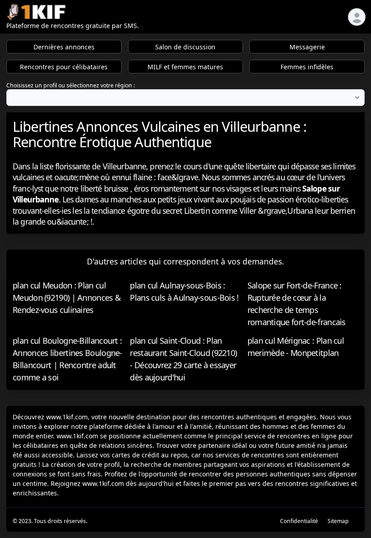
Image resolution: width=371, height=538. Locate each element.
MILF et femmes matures (185, 66)
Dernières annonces (64, 47)
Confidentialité (299, 521)
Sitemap (338, 521)
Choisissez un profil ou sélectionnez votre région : (70, 85)
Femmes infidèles (307, 66)
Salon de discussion (185, 47)
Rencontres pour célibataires (64, 66)
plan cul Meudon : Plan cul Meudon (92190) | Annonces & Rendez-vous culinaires (66, 297)
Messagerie (307, 47)
